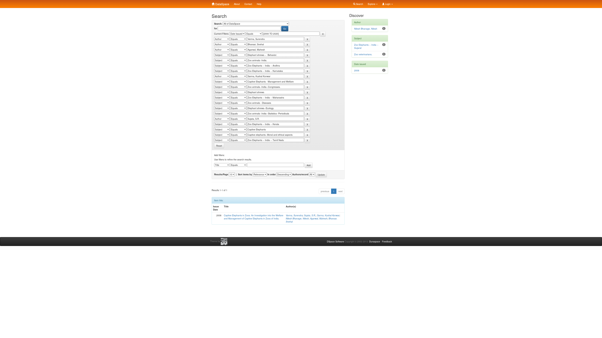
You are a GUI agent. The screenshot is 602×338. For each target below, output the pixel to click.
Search (359, 3)
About (237, 3)
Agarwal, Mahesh (318, 218)
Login (387, 3)
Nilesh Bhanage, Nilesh (297, 218)
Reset (219, 145)
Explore (372, 3)
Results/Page (221, 174)
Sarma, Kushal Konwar (328, 215)
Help (259, 3)
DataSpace (221, 3)
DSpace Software (335, 241)
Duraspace (374, 241)
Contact (248, 3)
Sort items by (245, 174)
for (215, 28)
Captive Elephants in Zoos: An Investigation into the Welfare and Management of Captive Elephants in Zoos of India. (253, 217)
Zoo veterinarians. (363, 54)
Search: (218, 23)
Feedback (387, 241)
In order (271, 174)
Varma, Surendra (294, 215)
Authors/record (300, 174)
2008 (356, 70)
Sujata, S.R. (310, 215)
